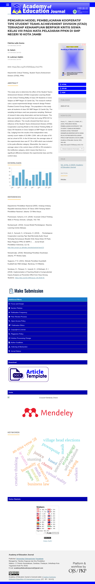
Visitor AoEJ (47, 541)
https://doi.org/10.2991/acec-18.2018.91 (29, 278)
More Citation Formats (70, 149)
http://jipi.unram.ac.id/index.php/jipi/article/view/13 (26, 247)
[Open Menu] (7, 4)
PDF (63, 92)
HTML (64, 84)
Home (10, 14)
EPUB (64, 88)
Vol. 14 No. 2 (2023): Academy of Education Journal (45, 14)
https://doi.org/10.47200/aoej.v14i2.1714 (27, 67)
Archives (18, 14)
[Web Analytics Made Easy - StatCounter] (47, 538)
